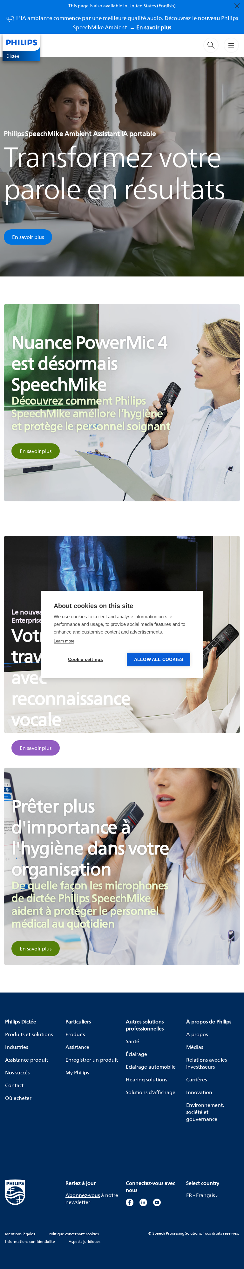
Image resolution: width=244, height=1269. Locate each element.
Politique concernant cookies (74, 1233)
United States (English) (152, 6)
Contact (14, 1085)
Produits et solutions (29, 1034)
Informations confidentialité (30, 1241)
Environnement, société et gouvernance (205, 1112)
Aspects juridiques (84, 1241)
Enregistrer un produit (91, 1059)
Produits (75, 1034)
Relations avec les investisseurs (206, 1063)
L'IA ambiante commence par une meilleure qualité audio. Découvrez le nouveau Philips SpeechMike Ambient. (127, 22)
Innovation (199, 1092)
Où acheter (18, 1097)
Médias (194, 1047)
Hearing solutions (146, 1079)
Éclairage (136, 1054)
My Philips (77, 1072)
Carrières (196, 1079)
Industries (16, 1047)
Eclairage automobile (151, 1066)
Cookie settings (85, 659)
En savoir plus (28, 237)
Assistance (77, 1047)
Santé (132, 1041)
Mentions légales (20, 1233)
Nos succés (17, 1072)
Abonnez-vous (82, 1195)
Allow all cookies (158, 659)
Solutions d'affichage (150, 1092)
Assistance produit (26, 1059)
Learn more (64, 641)
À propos (197, 1034)
